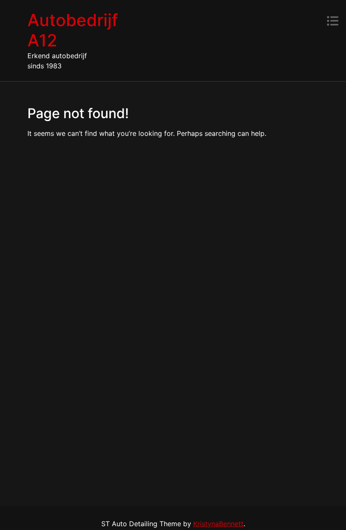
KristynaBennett (218, 523)
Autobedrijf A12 (72, 30)
